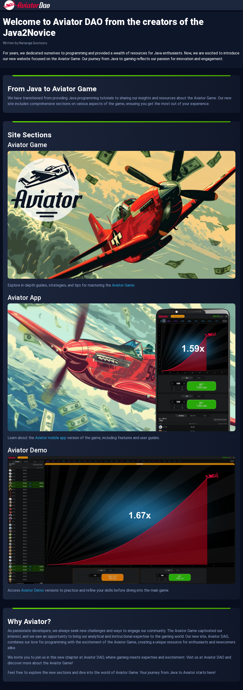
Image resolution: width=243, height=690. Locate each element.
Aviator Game (123, 285)
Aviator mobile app (50, 438)
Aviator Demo (32, 590)
